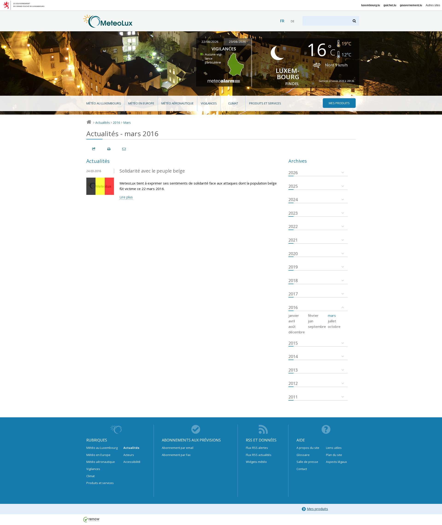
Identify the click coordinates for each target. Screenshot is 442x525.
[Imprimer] (109, 149)
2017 (293, 294)
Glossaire (303, 455)
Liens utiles (334, 448)
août (292, 326)
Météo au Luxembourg (103, 103)
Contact (302, 469)
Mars (127, 122)
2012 (293, 383)
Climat (233, 103)
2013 (293, 370)
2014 (293, 356)
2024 (293, 199)
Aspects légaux (336, 462)
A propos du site (308, 448)
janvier (293, 315)
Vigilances (209, 103)
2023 (293, 213)
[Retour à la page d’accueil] (108, 25)
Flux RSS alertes (257, 448)
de (292, 21)
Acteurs (128, 455)
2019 (293, 267)
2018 (293, 280)
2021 (293, 240)
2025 (293, 186)
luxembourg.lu (370, 5)
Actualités (102, 122)
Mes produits (317, 508)
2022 (293, 226)
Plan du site (334, 455)
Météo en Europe (141, 103)
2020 (293, 253)
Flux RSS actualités (258, 455)
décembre (296, 332)
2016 (116, 122)
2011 (293, 397)
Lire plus (126, 197)
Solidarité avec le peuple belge (152, 171)
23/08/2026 (237, 42)
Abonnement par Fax (176, 455)
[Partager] (94, 149)
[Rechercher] (354, 21)
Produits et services (265, 103)
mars (332, 315)
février (313, 315)
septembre (317, 326)
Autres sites (433, 5)
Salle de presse (307, 462)
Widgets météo (256, 462)
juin (310, 321)
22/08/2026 (209, 42)
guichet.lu (390, 5)
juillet (332, 321)
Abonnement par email (177, 448)
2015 (293, 343)
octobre (334, 326)
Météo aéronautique (177, 103)
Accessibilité (131, 462)
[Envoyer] (124, 149)
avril (291, 321)
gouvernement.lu (411, 5)
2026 (293, 172)
